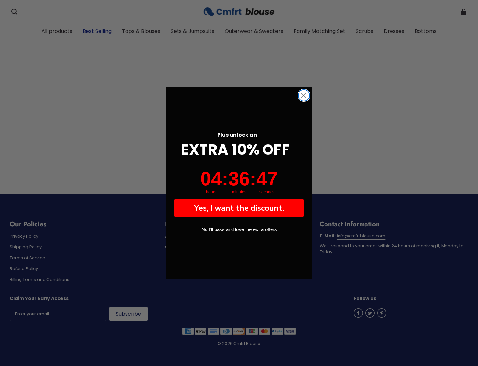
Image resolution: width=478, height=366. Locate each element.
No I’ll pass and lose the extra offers (239, 229)
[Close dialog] (304, 95)
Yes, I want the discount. (239, 208)
